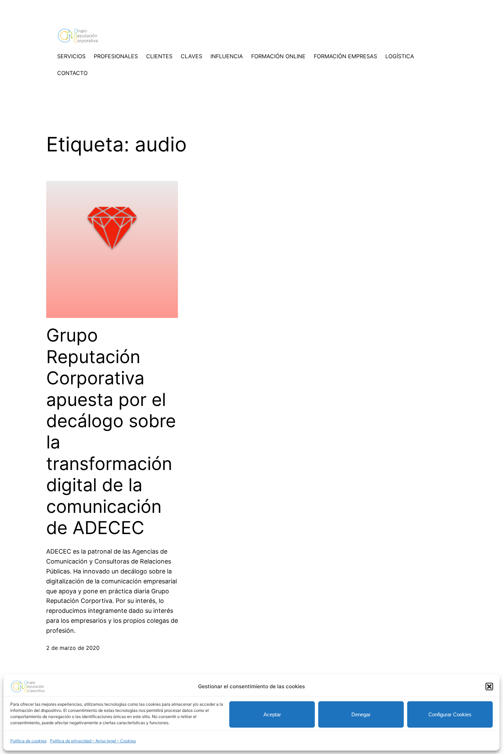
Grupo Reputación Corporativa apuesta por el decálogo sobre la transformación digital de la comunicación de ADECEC (111, 432)
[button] (489, 686)
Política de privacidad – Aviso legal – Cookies (93, 740)
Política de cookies (28, 740)
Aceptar (272, 714)
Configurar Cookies (450, 714)
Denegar (361, 714)
